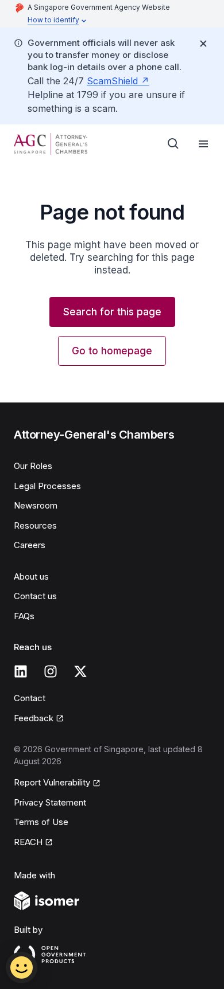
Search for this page (112, 312)
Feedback (33, 718)
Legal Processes (47, 485)
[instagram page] (50, 671)
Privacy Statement (50, 802)
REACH (28, 841)
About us (31, 576)
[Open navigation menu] (203, 144)
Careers (29, 545)
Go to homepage (112, 351)
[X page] (80, 671)
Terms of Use (41, 821)
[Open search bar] (173, 144)
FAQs (24, 616)
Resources (35, 525)
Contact (29, 698)
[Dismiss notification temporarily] (203, 43)
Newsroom (35, 505)
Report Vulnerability (52, 782)
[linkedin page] (21, 671)
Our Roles (33, 465)
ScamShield (112, 81)
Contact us (35, 596)
